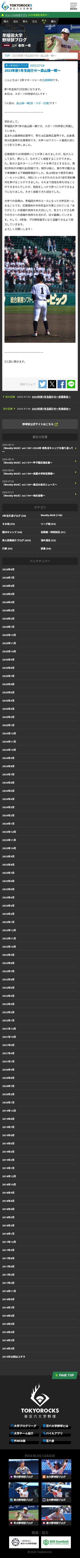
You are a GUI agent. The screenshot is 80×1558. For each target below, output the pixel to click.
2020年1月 (8, 1102)
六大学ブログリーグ (23, 1426)
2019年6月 (8, 1135)
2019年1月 (8, 1168)
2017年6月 (8, 1266)
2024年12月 (9, 733)
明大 (6, 21)
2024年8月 (8, 766)
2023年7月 (8, 873)
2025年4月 (8, 700)
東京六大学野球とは (55, 1426)
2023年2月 (8, 914)
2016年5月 (8, 1324)
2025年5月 (8, 692)
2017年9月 (8, 1250)
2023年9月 (8, 856)
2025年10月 (9, 651)
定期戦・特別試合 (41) (53, 532)
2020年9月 (8, 1069)
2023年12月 (9, 832)
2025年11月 (9, 643)
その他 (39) (8, 524)
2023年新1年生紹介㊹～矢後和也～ (51, 408)
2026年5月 (8, 594)
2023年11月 (9, 840)
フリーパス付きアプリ (16, 15)
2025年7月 (8, 676)
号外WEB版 (18, 1441)
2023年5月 (8, 889)
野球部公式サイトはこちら (38, 424)
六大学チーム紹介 (22, 1433)
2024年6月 (8, 782)
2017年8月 (8, 1258)
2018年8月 (8, 1201)
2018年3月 (8, 1217)
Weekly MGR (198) (51, 515)
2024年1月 (8, 823)
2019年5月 (8, 1143)
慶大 (53, 21)
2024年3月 (8, 807)
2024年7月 (8, 774)
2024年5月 (8, 791)
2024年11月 (9, 741)
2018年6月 (8, 1209)
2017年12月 (9, 1242)
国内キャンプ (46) (12, 532)
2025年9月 (8, 659)
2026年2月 (8, 618)
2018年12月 (9, 1176)
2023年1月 (8, 922)
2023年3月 (8, 905)
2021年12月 (9, 1028)
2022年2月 (8, 1012)
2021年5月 (8, 1045)
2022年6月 (8, 979)
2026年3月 (8, 610)
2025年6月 (8, 684)
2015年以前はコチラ (13, 1356)
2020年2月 (8, 1094)
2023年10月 (9, 848)
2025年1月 (8, 725)
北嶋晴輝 (47, 80)
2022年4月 (8, 996)
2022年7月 (8, 971)
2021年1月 (8, 1061)
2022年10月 (9, 946)
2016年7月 (8, 1307)
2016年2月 (8, 1348)
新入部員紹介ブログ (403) (16, 540)
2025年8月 (8, 668)
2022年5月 (8, 987)
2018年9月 (8, 1192)
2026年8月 (8, 569)
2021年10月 (9, 1037)
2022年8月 (8, 963)
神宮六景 (48, 1441)
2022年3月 (8, 1004)
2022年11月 (9, 938)
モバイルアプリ (53, 1433)
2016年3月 (8, 1340)
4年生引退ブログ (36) (14, 515)
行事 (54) (7, 548)
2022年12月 (9, 930)
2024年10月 (9, 750)
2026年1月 (8, 627)
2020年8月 (8, 1078)
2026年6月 (8, 586)
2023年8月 (8, 864)
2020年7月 (8, 1086)
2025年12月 (9, 635)
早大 (44, 20)
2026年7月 (8, 577)
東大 (25, 21)
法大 (15, 21)
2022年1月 (8, 1020)
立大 (34, 21)
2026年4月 (8, 602)
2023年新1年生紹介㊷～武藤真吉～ (51, 397)
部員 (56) (46, 548)
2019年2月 (8, 1160)
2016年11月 (9, 1291)
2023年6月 (8, 881)
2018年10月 (9, 1184)
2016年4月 (8, 1332)
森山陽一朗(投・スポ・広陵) (32, 103)
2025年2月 (8, 717)
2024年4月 (8, 799)
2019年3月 (8, 1151)
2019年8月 (8, 1119)
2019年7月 (8, 1127)
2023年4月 (8, 897)
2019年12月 (9, 1110)
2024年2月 (8, 815)
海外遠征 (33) (48, 540)
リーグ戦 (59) (48, 524)
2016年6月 (8, 1315)
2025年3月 (8, 709)
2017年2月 (8, 1283)
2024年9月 (8, 758)
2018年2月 (8, 1225)
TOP (7, 55)
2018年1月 (8, 1233)
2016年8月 (8, 1299)
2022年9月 (8, 955)
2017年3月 (8, 1274)
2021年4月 (8, 1053)
